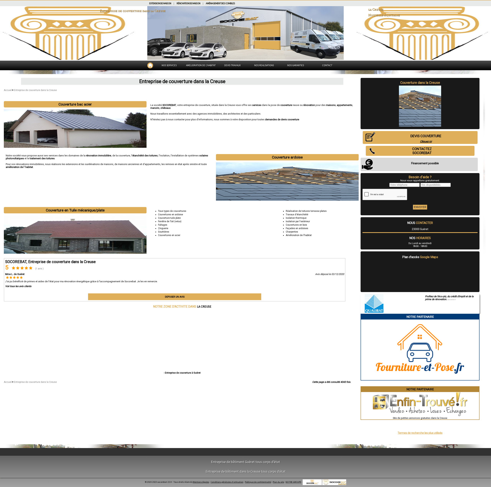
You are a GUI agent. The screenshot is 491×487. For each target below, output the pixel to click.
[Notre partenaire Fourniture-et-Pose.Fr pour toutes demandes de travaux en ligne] (420, 378)
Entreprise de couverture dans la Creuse (35, 90)
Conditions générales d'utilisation (227, 481)
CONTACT (327, 65)
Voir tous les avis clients (18, 286)
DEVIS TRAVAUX (232, 65)
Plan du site (278, 481)
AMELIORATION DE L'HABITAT (201, 65)
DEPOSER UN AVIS (175, 296)
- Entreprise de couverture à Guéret (182, 372)
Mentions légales (201, 481)
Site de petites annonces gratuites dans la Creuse (420, 418)
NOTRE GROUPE (293, 481)
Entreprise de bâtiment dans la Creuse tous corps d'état (246, 471)
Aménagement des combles (220, 3)
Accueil (8, 90)
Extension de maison (160, 3)
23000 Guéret (420, 229)
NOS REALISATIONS (264, 65)
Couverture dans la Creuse (420, 83)
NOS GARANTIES (295, 65)
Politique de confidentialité (258, 481)
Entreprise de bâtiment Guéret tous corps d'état (245, 462)
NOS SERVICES (169, 65)
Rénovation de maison (188, 3)
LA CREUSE (204, 306)
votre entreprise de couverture (193, 105)
